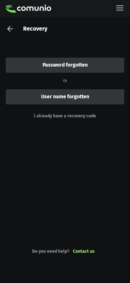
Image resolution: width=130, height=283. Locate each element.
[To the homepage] (28, 8)
